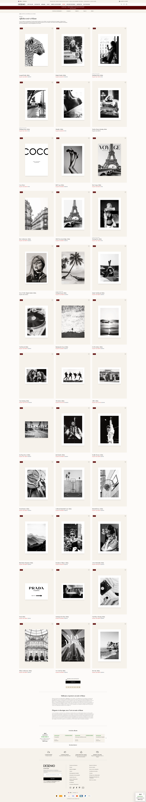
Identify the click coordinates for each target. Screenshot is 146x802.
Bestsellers (30, 4)
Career (71, 771)
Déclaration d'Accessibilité (75, 775)
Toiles (48, 4)
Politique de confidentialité (94, 775)
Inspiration (79, 4)
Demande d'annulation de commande (94, 777)
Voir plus (73, 682)
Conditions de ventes (93, 771)
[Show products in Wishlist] (124, 4)
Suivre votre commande (93, 769)
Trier (92, 11)
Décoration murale (71, 4)
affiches (67, 698)
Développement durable (74, 773)
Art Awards (72, 782)
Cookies (91, 773)
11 (77, 687)
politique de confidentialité (51, 781)
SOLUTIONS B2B (86, 4)
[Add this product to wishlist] (52, 28)
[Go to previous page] (67, 687)
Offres (63, 4)
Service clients (92, 767)
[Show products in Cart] (126, 4)
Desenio (76, 798)
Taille (84, 11)
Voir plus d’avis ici (73, 744)
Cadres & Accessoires (56, 4)
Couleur (68, 11)
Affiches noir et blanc (31, 13)
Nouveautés (37, 4)
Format (76, 11)
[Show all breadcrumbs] (20, 13)
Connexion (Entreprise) (74, 784)
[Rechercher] (121, 4)
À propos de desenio (73, 765)
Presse (71, 767)
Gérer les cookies (92, 779)
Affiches (43, 4)
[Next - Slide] (106, 738)
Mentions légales (73, 769)
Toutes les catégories (56, 11)
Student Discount (73, 777)
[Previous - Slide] (52, 738)
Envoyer (53, 778)
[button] (140, 797)
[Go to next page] (79, 687)
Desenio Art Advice (93, 765)
